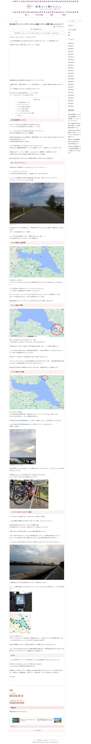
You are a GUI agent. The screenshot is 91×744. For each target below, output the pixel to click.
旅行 (11, 690)
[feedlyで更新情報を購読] (21, 703)
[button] (22, 696)
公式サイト (30, 88)
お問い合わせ (45, 740)
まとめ (19, 115)
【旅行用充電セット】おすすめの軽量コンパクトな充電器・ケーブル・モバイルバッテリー (74, 117)
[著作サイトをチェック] (11, 703)
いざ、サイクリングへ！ (24, 104)
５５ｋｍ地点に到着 (23, 108)
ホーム (34, 740)
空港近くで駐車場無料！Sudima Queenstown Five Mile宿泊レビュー (74, 141)
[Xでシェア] (11, 696)
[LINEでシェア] (16, 696)
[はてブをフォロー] (16, 703)
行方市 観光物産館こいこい (24, 420)
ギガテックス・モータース (33, 145)
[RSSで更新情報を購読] (23, 703)
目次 (35, 99)
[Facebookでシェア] (13, 696)
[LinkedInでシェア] (19, 696)
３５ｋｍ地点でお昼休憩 (24, 106)
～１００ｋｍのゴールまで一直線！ (26, 113)
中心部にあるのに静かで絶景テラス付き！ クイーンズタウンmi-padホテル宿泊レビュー (74, 133)
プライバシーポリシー (53, 740)
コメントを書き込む (37, 730)
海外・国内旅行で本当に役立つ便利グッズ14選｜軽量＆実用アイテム (74, 125)
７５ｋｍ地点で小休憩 (23, 111)
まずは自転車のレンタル (24, 102)
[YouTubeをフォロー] (18, 703)
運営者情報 (39, 740)
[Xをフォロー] (13, 703)
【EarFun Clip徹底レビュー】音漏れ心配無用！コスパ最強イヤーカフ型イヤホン (74, 149)
